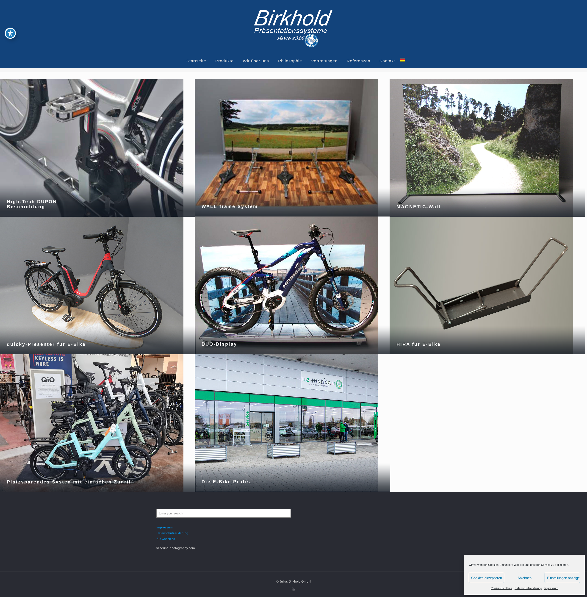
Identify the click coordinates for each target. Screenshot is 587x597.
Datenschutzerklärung (528, 588)
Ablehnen (525, 578)
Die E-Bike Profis (226, 481)
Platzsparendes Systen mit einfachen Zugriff (70, 481)
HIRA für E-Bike (418, 344)
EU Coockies (165, 539)
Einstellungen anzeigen (563, 578)
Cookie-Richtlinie (501, 588)
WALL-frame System (230, 206)
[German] (402, 61)
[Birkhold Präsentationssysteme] (293, 27)
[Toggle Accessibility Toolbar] (10, 33)
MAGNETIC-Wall (418, 206)
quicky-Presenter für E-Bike (46, 344)
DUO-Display (219, 344)
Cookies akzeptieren (486, 578)
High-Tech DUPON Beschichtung (32, 204)
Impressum (551, 588)
